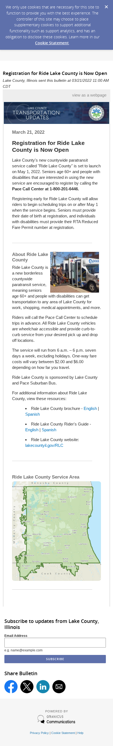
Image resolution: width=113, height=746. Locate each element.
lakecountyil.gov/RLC (44, 445)
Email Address (15, 636)
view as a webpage (89, 95)
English (90, 408)
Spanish (32, 414)
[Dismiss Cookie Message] (106, 5)
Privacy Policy (39, 733)
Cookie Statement (52, 42)
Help (80, 733)
